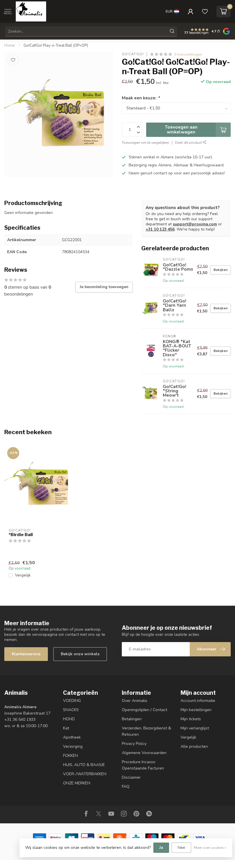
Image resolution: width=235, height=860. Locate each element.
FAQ (126, 786)
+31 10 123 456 (160, 229)
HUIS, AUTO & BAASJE (84, 764)
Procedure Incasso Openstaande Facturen (143, 765)
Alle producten (194, 746)
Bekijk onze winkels (80, 654)
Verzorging (73, 746)
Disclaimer (131, 777)
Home (9, 45)
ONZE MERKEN (76, 783)
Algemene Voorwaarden (144, 752)
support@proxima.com (195, 224)
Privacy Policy (134, 743)
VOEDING (72, 700)
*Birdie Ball (21, 534)
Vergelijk (23, 575)
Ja (161, 847)
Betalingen (132, 719)
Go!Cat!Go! (133, 54)
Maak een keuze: (141, 98)
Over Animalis (134, 700)
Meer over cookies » (210, 847)
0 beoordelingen (188, 54)
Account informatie (198, 700)
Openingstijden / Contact (144, 710)
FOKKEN (70, 755)
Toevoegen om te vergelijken (145, 142)
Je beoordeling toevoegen (104, 287)
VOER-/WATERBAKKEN (84, 774)
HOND (69, 719)
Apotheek (72, 737)
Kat (66, 728)
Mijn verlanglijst (195, 728)
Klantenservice (26, 654)
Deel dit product (189, 142)
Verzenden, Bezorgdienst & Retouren (146, 731)
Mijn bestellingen (196, 710)
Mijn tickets (191, 719)
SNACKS (71, 710)
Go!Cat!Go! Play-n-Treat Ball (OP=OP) (55, 45)
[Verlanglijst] (205, 11)
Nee (181, 847)
